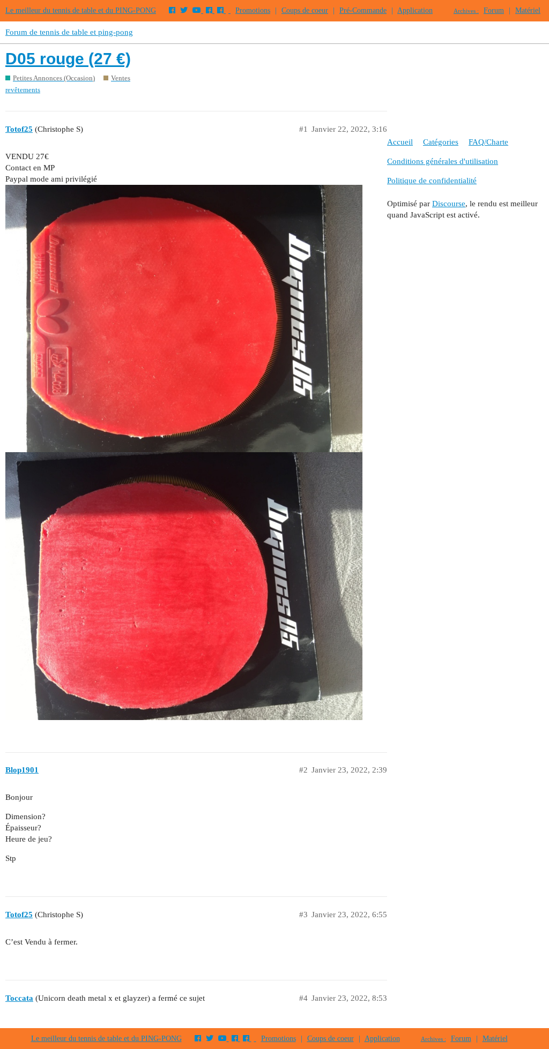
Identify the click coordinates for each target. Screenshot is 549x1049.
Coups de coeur (304, 10)
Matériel (527, 10)
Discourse (448, 203)
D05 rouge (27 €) (68, 59)
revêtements (22, 90)
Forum (494, 10)
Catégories (440, 142)
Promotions (252, 10)
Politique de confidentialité (432, 180)
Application (415, 10)
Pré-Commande (363, 10)
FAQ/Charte (488, 142)
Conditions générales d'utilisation (442, 161)
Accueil (400, 142)
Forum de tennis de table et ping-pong (69, 32)
